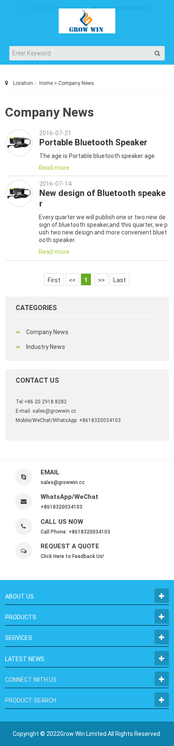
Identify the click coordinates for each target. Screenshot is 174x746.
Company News (76, 83)
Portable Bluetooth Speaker (93, 142)
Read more (54, 168)
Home (46, 83)
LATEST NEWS (24, 659)
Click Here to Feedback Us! (72, 556)
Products (20, 617)
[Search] (157, 53)
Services (18, 637)
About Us (19, 596)
